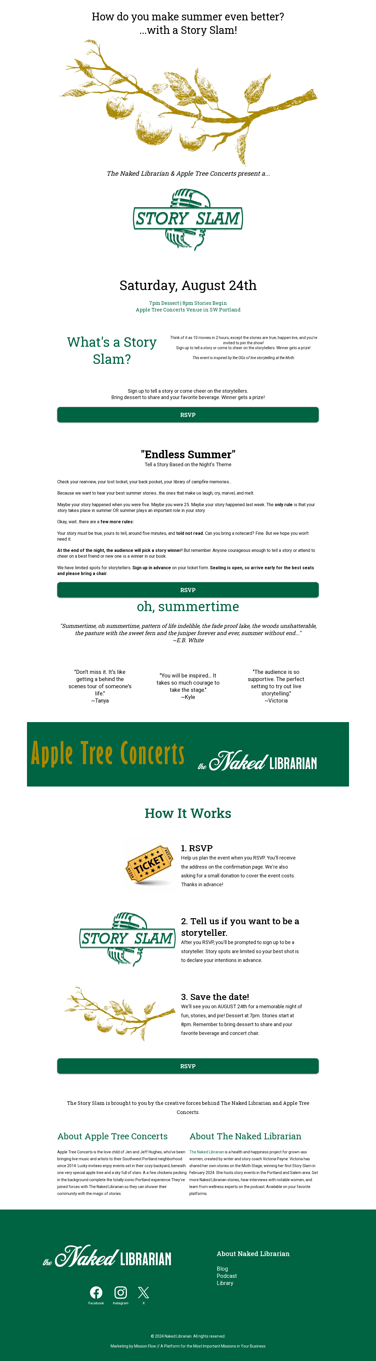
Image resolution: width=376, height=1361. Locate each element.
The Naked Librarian (206, 1152)
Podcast (227, 1276)
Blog (222, 1268)
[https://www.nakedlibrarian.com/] (268, 754)
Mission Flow (145, 1346)
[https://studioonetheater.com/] (107, 754)
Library (225, 1283)
